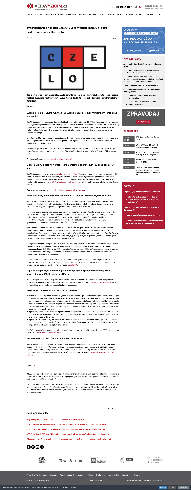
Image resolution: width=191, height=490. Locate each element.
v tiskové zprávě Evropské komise (48, 333)
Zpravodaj (143, 113)
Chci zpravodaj (143, 122)
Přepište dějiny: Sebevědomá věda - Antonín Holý (143, 192)
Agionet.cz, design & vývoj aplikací (148, 480)
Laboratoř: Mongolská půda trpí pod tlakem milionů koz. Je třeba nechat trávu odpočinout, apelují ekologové (142, 199)
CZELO (115, 38)
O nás (28, 475)
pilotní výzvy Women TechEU (68, 174)
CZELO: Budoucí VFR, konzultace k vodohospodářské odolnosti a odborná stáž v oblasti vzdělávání (68, 439)
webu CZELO (72, 265)
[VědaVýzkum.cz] (47, 6)
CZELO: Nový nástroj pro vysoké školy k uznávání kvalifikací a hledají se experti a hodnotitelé (65, 429)
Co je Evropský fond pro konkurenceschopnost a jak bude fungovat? (55, 420)
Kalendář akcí (130, 131)
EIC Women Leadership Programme (65, 182)
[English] (136, 7)
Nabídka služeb (66, 475)
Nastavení (172, 487)
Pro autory (126, 475)
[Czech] (140, 7)
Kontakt (136, 475)
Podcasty (128, 186)
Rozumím (163, 487)
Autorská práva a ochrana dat (45, 475)
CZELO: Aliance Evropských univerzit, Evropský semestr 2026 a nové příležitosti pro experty (66, 424)
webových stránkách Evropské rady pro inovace (66, 190)
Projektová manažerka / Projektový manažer (140, 85)
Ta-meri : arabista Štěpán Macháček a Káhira (141, 215)
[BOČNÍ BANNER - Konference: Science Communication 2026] (143, 40)
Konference (100, 475)
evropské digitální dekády (101, 282)
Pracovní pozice (132, 59)
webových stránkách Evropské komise (63, 159)
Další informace (183, 487)
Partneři (90, 475)
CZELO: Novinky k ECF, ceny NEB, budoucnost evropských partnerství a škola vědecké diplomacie (67, 434)
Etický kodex (114, 475)
